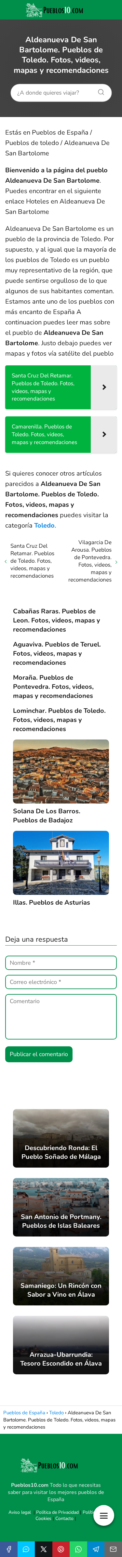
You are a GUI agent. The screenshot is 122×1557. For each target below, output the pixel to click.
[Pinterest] (61, 1549)
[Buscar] (98, 90)
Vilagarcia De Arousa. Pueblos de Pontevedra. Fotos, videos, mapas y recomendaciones (90, 561)
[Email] (113, 1549)
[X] (43, 1549)
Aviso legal (19, 1512)
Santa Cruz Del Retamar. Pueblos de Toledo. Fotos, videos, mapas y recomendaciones (32, 561)
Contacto (64, 1518)
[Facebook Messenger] (26, 1549)
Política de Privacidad (57, 1512)
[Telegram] (96, 1549)
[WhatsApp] (78, 1549)
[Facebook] (9, 1549)
